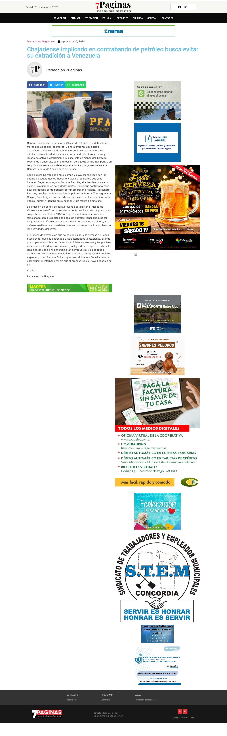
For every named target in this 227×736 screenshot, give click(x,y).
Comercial (105, 699)
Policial (107, 18)
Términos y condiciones (145, 699)
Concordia (59, 18)
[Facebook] (179, 7)
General (152, 18)
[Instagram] (186, 7)
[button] (37, 84)
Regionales (48, 41)
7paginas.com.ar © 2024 (183, 717)
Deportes (122, 18)
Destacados (34, 41)
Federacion (91, 18)
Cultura (138, 18)
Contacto (168, 18)
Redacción (71, 699)
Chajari (75, 18)
